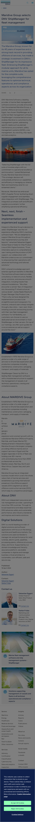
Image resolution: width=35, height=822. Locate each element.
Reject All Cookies (17, 809)
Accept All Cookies (17, 803)
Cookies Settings (17, 814)
